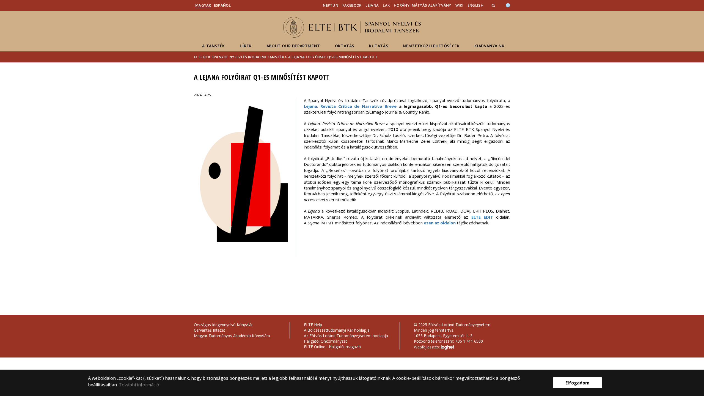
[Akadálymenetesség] (508, 4)
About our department (293, 45)
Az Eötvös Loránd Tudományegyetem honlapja (346, 335)
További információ (139, 385)
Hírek (246, 45)
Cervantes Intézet (209, 330)
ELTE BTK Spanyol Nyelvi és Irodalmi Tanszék (239, 56)
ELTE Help (313, 324)
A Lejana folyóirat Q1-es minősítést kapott (333, 56)
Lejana (372, 5)
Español (222, 5)
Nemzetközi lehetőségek (431, 45)
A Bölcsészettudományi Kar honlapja (337, 330)
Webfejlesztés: (427, 347)
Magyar (203, 5)
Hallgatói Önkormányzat (325, 341)
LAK (386, 5)
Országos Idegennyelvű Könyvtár (223, 324)
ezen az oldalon (440, 223)
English (475, 5)
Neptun (330, 5)
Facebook (351, 5)
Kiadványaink (489, 45)
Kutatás (378, 45)
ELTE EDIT (483, 217)
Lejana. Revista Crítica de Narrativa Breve (350, 106)
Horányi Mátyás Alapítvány (422, 5)
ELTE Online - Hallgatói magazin (332, 346)
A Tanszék (213, 45)
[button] (494, 5)
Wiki (459, 5)
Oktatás (344, 45)
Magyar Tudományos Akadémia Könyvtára (232, 335)
